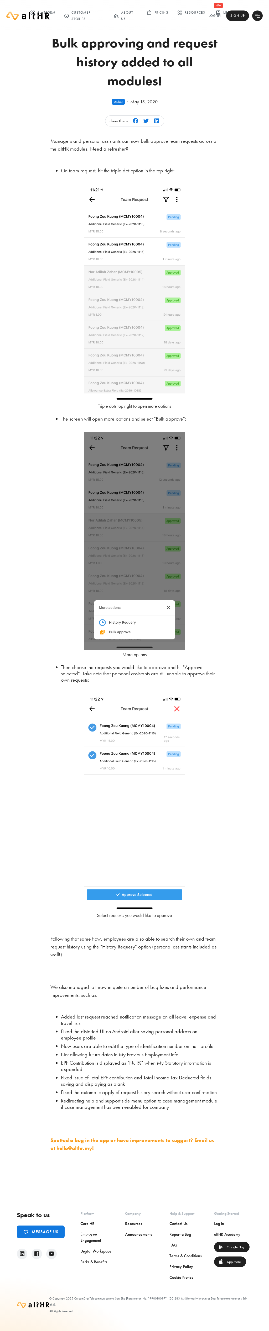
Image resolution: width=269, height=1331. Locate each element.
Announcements (138, 1234)
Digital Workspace (95, 1251)
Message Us (40, 1231)
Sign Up (237, 15)
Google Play (231, 1247)
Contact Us (178, 1223)
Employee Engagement (90, 1237)
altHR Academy (227, 1234)
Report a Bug (180, 1234)
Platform (42, 12)
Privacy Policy (181, 1266)
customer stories (77, 15)
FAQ (173, 1245)
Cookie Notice (181, 1277)
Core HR (87, 1223)
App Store (229, 1261)
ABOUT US (123, 15)
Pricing (158, 12)
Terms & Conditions (185, 1256)
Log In (215, 15)
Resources (191, 12)
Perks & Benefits (93, 1262)
